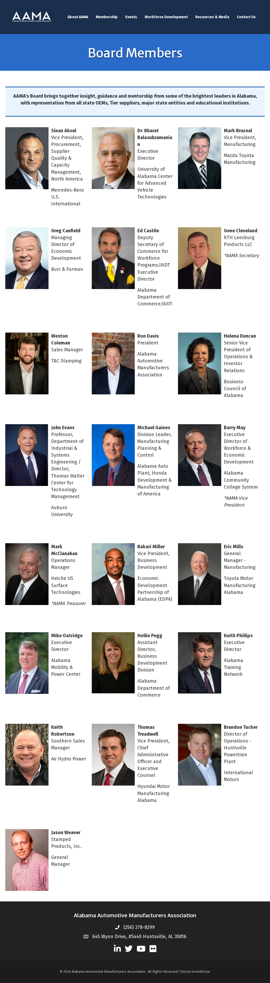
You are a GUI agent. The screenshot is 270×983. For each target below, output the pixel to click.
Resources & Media (212, 17)
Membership (107, 17)
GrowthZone (200, 971)
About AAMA (78, 17)
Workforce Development (166, 17)
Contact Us (246, 17)
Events (131, 17)
